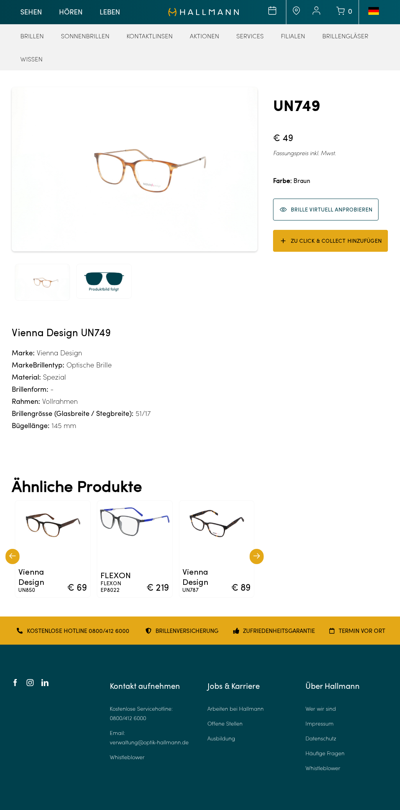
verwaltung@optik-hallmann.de (149, 742)
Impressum (319, 723)
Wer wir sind (320, 708)
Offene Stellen (225, 723)
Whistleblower (127, 757)
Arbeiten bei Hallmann (235, 708)
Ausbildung (221, 738)
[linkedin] (44, 682)
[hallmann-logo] (203, 11)
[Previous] (12, 556)
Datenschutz (320, 738)
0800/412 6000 (128, 718)
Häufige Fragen (325, 753)
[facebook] (15, 682)
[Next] (257, 556)
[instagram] (30, 682)
